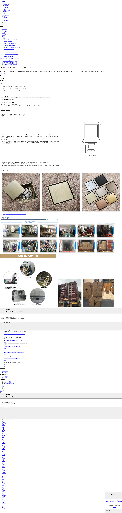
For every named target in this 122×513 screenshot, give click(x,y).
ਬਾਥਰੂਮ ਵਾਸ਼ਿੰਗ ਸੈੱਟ (7, 10)
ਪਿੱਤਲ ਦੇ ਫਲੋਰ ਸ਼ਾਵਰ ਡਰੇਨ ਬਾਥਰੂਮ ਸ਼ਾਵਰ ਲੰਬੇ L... (12, 346)
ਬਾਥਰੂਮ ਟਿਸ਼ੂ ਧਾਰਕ (5, 31)
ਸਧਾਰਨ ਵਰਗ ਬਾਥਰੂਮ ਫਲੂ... (9, 56)
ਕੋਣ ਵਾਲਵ (3, 37)
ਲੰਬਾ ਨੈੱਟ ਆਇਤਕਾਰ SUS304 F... (10, 41)
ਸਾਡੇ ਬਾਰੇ (3, 16)
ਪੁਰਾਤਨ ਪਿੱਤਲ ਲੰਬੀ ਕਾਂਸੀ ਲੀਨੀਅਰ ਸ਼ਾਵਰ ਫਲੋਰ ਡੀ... (13, 340)
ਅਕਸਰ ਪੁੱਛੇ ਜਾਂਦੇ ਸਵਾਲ (5, 15)
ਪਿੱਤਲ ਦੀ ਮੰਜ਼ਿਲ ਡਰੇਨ (7, 4)
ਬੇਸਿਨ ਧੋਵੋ (5, 11)
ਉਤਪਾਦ (3, 3)
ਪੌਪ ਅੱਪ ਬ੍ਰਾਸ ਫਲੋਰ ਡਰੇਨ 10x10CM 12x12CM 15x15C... (14, 334)
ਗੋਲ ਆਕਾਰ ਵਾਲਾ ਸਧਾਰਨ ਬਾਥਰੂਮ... (10, 52)
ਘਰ (2, 2)
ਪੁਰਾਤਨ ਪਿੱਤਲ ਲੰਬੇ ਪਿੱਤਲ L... (9, 49)
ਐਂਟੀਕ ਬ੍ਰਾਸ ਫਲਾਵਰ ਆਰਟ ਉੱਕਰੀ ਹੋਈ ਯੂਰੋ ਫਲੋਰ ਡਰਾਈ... (14, 352)
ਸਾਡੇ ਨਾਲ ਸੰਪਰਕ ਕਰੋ (5, 17)
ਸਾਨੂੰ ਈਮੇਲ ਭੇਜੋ (2, 73)
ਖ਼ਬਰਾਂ (3, 14)
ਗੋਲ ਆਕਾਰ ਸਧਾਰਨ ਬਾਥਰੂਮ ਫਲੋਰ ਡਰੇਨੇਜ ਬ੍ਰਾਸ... (12, 364)
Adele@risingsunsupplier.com (9, 384)
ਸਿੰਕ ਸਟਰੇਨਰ (4, 38)
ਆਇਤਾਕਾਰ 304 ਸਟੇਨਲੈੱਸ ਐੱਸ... (9, 45)
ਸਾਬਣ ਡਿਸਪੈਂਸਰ (4, 32)
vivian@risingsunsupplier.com (9, 383)
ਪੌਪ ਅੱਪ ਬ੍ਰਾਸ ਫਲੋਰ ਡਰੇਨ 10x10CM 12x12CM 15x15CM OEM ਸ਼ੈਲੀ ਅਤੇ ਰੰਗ (14, 214)
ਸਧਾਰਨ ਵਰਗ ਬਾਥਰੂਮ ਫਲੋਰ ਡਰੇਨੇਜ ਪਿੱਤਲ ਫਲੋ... (12, 358)
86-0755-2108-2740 (5, 20)
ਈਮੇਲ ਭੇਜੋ (1, 391)
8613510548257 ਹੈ (8, 382)
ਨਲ (4, 12)
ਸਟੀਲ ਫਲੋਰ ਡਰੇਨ (6, 5)
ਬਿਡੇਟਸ (5, 9)
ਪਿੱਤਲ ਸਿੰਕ (5, 8)
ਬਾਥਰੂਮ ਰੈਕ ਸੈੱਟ (6, 6)
